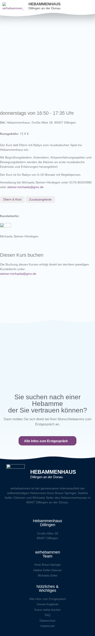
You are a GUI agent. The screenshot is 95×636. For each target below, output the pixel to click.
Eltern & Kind (12, 199)
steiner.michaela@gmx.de (25, 187)
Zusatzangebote (40, 199)
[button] (93, 6)
